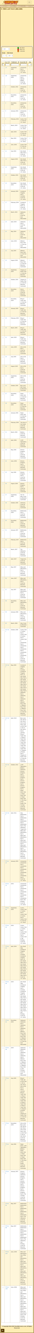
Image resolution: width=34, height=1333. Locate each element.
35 (6, 376)
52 (6, 539)
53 (6, 549)
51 (6, 530)
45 (6, 472)
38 (6, 403)
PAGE (3, 53)
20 (6, 231)
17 (6, 202)
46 (6, 483)
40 (6, 422)
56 (6, 578)
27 (6, 298)
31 (6, 337)
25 (6, 279)
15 (6, 183)
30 (6, 327)
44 (6, 461)
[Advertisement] (17, 28)
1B (6, 75)
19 (6, 221)
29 (6, 318)
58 (6, 601)
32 (6, 347)
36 (6, 385)
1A (6, 67)
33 (6, 356)
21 (6, 241)
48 (6, 502)
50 (6, 520)
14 (6, 175)
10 (6, 144)
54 (6, 559)
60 (6, 623)
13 (6, 167)
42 (6, 440)
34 (6, 366)
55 (6, 567)
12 (6, 159)
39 (6, 413)
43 (6, 449)
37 (6, 393)
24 (6, 270)
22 (6, 250)
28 (6, 308)
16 (6, 191)
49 (6, 511)
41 (6, 432)
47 (6, 495)
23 (6, 260)
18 (6, 212)
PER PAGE (10, 53)
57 (6, 589)
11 (6, 151)
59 (6, 612)
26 (6, 289)
